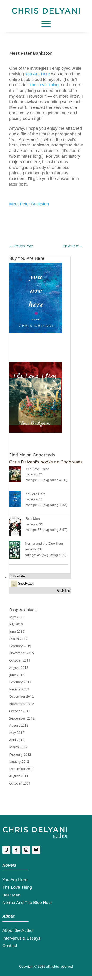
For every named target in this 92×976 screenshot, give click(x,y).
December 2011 (21, 768)
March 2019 (18, 638)
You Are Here (37, 74)
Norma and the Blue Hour (44, 543)
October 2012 (19, 711)
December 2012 (21, 696)
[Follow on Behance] (36, 850)
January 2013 (19, 689)
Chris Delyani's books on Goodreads (46, 462)
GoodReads (26, 583)
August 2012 (18, 725)
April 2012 (16, 740)
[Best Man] (17, 526)
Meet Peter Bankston (29, 204)
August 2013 (18, 667)
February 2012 (20, 754)
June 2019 (16, 631)
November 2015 (21, 653)
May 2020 (16, 617)
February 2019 (20, 646)
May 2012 (16, 732)
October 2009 (19, 783)
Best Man (33, 519)
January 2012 (19, 761)
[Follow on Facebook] (16, 850)
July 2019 (16, 624)
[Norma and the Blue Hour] (17, 550)
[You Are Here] (17, 500)
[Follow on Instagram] (26, 850)
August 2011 (18, 776)
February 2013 (20, 682)
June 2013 (16, 675)
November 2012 (21, 703)
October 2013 (19, 660)
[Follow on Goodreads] (6, 850)
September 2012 (21, 718)
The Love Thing (44, 85)
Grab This (64, 590)
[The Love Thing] (17, 475)
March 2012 (18, 747)
